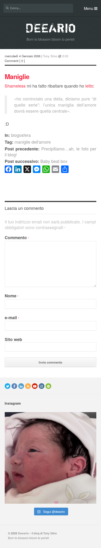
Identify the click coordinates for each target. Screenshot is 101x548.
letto (89, 86)
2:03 (65, 56)
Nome (12, 296)
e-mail (12, 317)
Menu (89, 8)
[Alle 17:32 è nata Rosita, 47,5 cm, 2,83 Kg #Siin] (50, 458)
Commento (17, 237)
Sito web (13, 339)
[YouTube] (35, 386)
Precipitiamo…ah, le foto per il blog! (50, 151)
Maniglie (17, 76)
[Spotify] (48, 386)
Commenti (12, 60)
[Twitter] (7, 386)
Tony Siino (50, 56)
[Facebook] (14, 386)
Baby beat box (36, 161)
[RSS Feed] (28, 386)
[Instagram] (41, 386)
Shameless (15, 86)
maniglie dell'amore (33, 142)
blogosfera (21, 135)
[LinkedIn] (21, 386)
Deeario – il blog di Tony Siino (37, 533)
